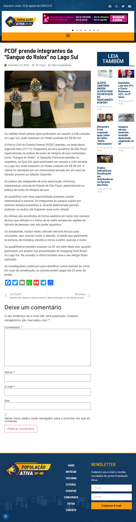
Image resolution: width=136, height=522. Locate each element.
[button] (68, 35)
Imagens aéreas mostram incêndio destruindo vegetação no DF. (126, 135)
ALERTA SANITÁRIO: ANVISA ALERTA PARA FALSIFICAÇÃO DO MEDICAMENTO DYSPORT (105, 92)
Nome (9, 372)
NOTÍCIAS (71, 471)
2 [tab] (77, 30)
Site (7, 400)
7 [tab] (98, 30)
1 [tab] (72, 30)
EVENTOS (71, 490)
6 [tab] (94, 30)
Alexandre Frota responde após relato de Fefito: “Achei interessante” (105, 135)
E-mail (9, 386)
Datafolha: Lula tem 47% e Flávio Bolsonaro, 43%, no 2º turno (126, 89)
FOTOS (71, 503)
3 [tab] (81, 30)
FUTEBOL (71, 484)
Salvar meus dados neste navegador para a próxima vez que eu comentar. (47, 419)
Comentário (13, 327)
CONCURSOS (71, 497)
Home (71, 465)
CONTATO (71, 510)
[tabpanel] (85, 18)
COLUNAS (71, 478)
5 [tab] (89, 30)
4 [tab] (85, 30)
